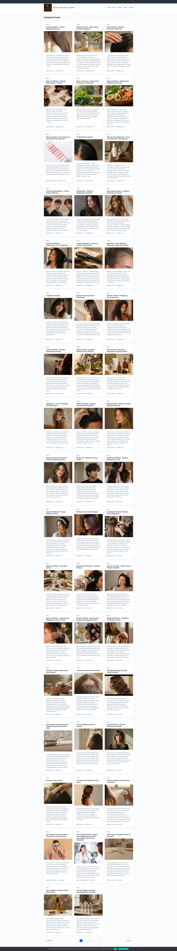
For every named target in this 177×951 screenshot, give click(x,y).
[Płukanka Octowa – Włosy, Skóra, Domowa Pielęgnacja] (88, 41)
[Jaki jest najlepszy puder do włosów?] (88, 739)
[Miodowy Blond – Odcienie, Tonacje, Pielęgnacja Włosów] (119, 418)
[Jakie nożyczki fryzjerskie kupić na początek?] (119, 849)
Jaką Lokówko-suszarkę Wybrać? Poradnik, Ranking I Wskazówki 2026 (57, 726)
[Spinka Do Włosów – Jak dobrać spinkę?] (58, 580)
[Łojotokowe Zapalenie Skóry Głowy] (88, 683)
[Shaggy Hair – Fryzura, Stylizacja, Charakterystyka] (58, 418)
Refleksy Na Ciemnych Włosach (87, 512)
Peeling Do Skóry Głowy (54, 780)
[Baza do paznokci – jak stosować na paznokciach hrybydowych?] (58, 151)
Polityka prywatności (123, 948)
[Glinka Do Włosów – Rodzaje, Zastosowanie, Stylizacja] (88, 418)
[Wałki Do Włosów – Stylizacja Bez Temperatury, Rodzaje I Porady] (88, 632)
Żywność (125, 7)
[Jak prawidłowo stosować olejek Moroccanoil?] (58, 905)
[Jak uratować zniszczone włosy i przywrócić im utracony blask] (58, 849)
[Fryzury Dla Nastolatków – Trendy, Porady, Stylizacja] (58, 205)
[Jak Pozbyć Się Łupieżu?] (88, 150)
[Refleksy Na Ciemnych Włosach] (88, 524)
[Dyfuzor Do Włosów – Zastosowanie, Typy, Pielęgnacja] (58, 258)
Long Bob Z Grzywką (53, 295)
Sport (109, 7)
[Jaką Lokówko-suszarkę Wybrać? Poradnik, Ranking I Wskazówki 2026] (58, 741)
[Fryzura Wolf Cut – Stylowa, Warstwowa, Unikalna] (119, 739)
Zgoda (115, 948)
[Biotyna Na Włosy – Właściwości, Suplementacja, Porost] (119, 95)
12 (99, 940)
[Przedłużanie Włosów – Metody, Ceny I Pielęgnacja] (119, 526)
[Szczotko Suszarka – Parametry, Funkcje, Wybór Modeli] (88, 258)
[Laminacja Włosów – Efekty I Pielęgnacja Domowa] (58, 41)
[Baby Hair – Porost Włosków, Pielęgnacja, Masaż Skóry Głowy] (119, 258)
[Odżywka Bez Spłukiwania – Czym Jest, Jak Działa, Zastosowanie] (119, 151)
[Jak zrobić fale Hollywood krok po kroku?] (88, 795)
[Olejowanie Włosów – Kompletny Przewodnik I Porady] (119, 632)
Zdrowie (119, 7)
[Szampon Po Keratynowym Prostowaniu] (88, 310)
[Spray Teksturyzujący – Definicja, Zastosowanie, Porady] (119, 205)
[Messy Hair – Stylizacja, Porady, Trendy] (88, 472)
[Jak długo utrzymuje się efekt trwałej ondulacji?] (119, 685)
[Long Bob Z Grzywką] (58, 308)
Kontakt (131, 7)
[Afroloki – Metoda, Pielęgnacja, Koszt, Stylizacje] (119, 310)
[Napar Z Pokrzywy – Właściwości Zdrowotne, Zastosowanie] (88, 95)
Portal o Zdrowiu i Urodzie (63, 7)
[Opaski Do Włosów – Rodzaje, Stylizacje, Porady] (58, 526)
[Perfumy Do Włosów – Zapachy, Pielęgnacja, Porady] (119, 472)
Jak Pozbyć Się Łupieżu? (84, 137)
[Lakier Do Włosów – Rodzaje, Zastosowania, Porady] (58, 364)
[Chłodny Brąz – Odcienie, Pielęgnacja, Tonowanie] (88, 205)
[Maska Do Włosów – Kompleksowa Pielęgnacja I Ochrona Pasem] (58, 632)
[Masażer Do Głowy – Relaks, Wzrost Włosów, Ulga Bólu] (119, 580)
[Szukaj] (132, 1)
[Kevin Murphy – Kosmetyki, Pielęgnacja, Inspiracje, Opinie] (119, 364)
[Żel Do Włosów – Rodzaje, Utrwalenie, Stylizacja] (119, 41)
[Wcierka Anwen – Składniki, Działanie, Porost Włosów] (88, 364)
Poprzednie (49, 940)
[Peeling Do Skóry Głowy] (58, 793)
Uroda (114, 7)
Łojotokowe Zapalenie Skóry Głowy (88, 670)
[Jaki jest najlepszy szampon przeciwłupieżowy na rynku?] (88, 905)
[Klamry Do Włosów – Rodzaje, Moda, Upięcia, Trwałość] (58, 95)
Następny (128, 940)
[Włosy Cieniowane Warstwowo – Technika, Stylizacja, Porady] (58, 472)
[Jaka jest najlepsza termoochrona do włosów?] (119, 795)
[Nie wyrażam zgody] (175, 949)
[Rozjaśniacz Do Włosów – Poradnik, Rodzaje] (88, 580)
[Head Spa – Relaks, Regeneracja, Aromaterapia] (58, 685)
